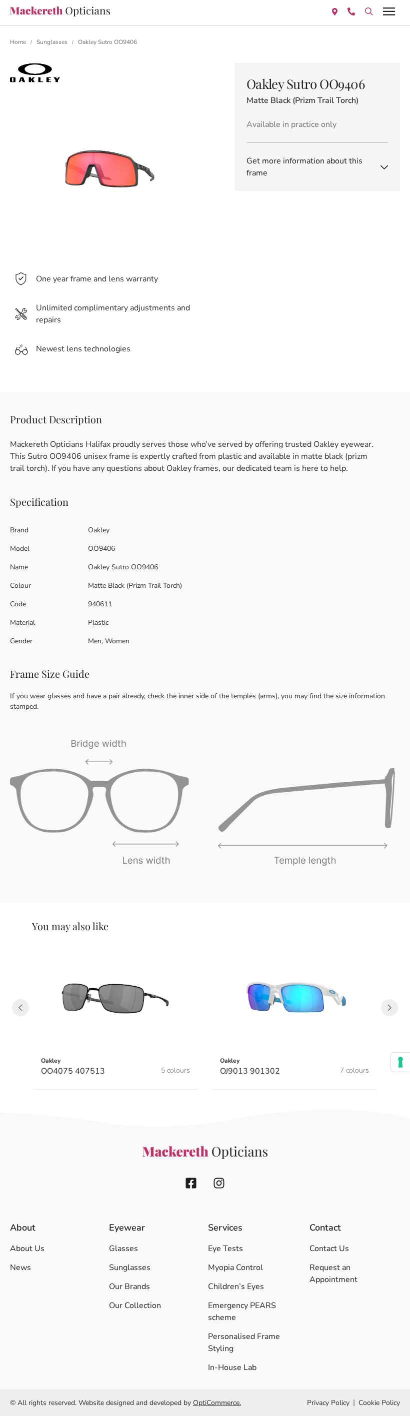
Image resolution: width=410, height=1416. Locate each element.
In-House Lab (232, 1367)
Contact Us (329, 1248)
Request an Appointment (334, 1273)
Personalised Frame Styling (244, 1342)
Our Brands (129, 1286)
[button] (20, 1007)
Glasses (123, 1248)
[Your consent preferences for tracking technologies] (400, 1062)
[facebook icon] (191, 1183)
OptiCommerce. (217, 1403)
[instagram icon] (219, 1183)
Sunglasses (52, 42)
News (20, 1267)
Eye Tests (225, 1248)
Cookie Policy (379, 1403)
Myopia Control (235, 1267)
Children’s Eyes (236, 1286)
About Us (27, 1248)
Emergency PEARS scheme (242, 1311)
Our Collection (135, 1305)
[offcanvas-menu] (389, 11)
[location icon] (369, 11)
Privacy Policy (328, 1403)
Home (18, 42)
